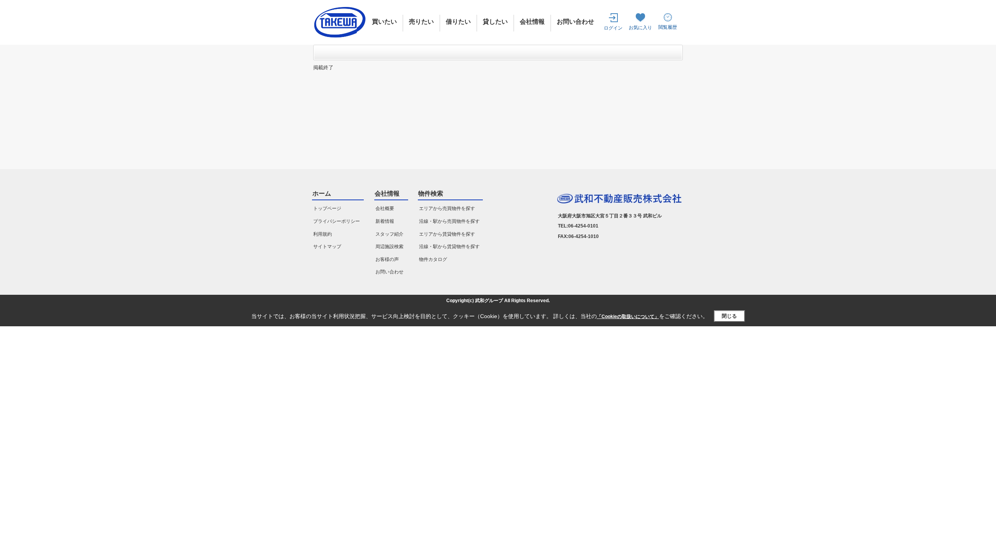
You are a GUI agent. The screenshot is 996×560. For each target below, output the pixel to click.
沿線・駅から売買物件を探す (449, 221)
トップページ (327, 208)
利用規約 (322, 234)
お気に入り (640, 27)
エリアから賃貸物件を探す (447, 234)
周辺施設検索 (389, 246)
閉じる (729, 316)
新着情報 (384, 221)
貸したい (495, 21)
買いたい (384, 21)
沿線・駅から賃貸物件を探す (449, 246)
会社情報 (532, 21)
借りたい (458, 21)
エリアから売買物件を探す (447, 208)
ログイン (613, 28)
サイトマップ (327, 246)
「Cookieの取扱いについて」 (628, 316)
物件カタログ (433, 259)
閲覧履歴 (667, 27)
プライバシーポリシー (336, 221)
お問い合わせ (575, 21)
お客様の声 (387, 259)
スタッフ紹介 (389, 234)
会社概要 (384, 208)
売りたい (421, 21)
